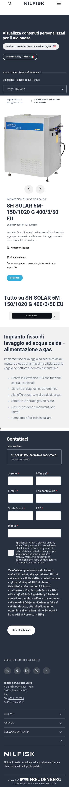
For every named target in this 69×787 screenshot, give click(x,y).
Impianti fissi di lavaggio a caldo (14, 101)
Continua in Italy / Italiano (18, 57)
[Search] (10, 3)
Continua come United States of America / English (28, 46)
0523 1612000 (16, 698)
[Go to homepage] (34, 4)
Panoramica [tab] (32, 316)
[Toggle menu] (58, 3)
